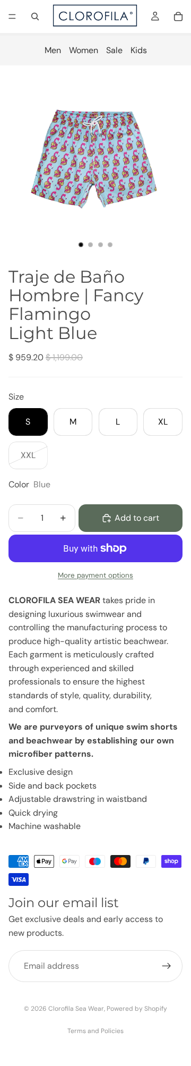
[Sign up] (166, 966)
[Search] (35, 16)
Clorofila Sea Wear (76, 1008)
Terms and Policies (95, 1031)
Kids (139, 50)
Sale (114, 50)
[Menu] (12, 16)
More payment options (95, 575)
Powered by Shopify (137, 1008)
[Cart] (178, 16)
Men (53, 50)
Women (83, 50)
